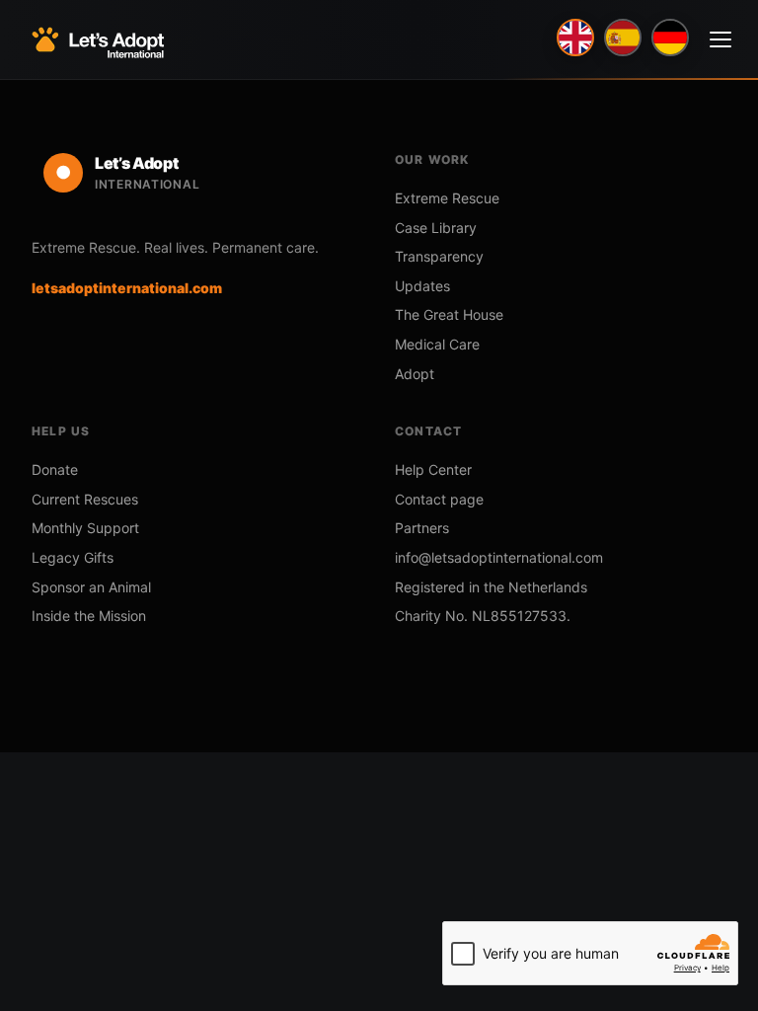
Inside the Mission (89, 615)
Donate (55, 469)
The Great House (449, 314)
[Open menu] (720, 39)
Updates (422, 285)
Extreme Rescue (447, 198)
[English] (575, 37)
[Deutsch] (670, 37)
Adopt (414, 373)
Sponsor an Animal (91, 587)
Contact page (439, 499)
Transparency (439, 256)
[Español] (623, 37)
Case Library (436, 227)
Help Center (433, 469)
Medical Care (437, 344)
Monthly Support (85, 527)
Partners (422, 527)
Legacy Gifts (73, 557)
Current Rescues (85, 499)
